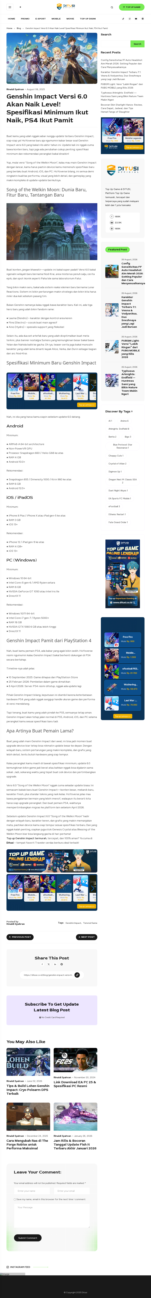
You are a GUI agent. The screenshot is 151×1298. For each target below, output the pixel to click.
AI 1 (110, 421)
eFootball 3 (114, 506)
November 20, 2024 (85, 1077)
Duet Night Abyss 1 (118, 490)
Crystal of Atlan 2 (117, 463)
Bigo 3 (128, 436)
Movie (70, 18)
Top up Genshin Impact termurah (26, 838)
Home (11, 18)
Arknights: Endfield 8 (119, 429)
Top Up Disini (88, 18)
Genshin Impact (73, 923)
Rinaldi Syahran (15, 89)
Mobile (56, 18)
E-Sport (40, 18)
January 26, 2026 (83, 1136)
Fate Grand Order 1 (118, 522)
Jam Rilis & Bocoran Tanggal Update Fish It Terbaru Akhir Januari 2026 (75, 1144)
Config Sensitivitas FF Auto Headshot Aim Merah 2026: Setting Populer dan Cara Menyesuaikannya (121, 64)
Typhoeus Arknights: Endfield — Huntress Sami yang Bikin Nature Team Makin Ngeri (122, 96)
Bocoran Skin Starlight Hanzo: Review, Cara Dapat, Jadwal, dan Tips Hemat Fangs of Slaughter (122, 108)
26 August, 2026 (129, 259)
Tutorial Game (90, 923)
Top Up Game (133, 7)
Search (106, 34)
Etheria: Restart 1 (117, 514)
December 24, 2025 (37, 1136)
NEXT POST (88, 937)
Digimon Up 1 (115, 471)
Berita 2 (112, 436)
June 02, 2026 (34, 1081)
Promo (25, 18)
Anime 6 (124, 421)
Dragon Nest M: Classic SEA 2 (123, 481)
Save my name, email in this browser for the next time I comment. (51, 1199)
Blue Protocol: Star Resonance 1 (122, 446)
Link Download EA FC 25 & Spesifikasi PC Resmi (75, 1084)
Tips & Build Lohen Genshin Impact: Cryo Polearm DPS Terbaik (27, 1090)
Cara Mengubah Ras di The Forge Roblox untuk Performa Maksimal (27, 1144)
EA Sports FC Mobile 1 (120, 498)
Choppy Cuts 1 (116, 455)
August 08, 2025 (36, 89)
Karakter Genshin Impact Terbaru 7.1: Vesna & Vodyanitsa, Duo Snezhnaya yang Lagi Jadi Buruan (121, 76)
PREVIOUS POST (21, 937)
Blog (19, 28)
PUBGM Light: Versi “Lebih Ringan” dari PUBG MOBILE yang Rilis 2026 (122, 86)
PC (13, 1053)
